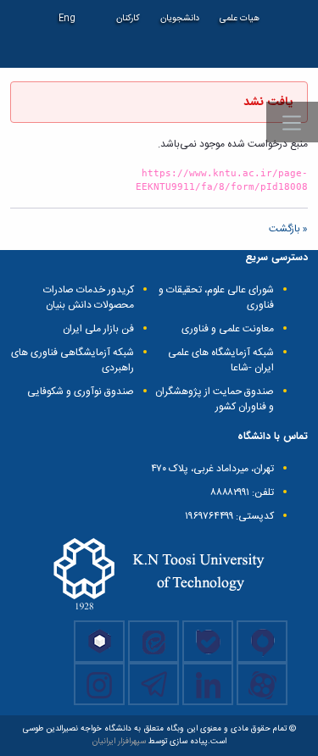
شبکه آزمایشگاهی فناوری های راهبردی (72, 360)
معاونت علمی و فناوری (227, 328)
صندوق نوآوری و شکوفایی (80, 391)
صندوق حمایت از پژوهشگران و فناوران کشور (214, 399)
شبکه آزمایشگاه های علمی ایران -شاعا (221, 360)
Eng (67, 18)
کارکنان (128, 18)
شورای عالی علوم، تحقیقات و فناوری (216, 297)
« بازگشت (288, 228)
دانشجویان (179, 18)
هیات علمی (239, 18)
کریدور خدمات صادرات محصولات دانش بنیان (88, 297)
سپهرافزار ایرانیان (119, 741)
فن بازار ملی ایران (98, 328)
